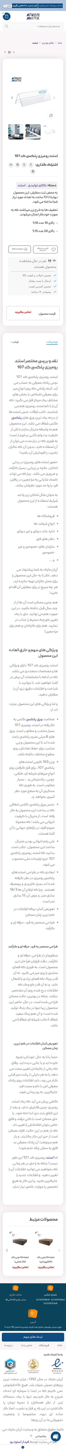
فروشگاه (44, 1346)
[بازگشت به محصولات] (9, 52)
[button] (54, 97)
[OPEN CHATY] (56, 1436)
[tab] (52, 342)
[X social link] (24, 165)
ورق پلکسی (34, 719)
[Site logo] (33, 16)
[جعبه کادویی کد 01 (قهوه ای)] (46, 1242)
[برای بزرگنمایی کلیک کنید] (51, 115)
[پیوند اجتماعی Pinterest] (17, 165)
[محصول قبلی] (14, 52)
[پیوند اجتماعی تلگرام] (33, 171)
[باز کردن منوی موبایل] (61, 16)
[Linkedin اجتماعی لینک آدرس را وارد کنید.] (11, 165)
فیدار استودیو (19, 1442)
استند (35, 43)
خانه (60, 43)
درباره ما (8, 1346)
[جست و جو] (6, 26)
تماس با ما (26, 1346)
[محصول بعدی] (5, 52)
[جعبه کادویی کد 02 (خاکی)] (20, 1242)
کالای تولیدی (48, 43)
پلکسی (16, 417)
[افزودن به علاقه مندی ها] (39, 1235)
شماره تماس (50, 1295)
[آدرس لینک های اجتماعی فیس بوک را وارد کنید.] (31, 165)
